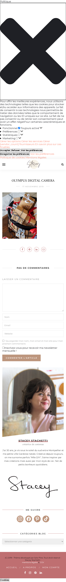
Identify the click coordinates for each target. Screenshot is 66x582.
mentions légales (30, 562)
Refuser (16, 150)
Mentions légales (35, 157)
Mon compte (51, 567)
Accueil (11, 567)
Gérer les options (10, 141)
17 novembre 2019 (33, 186)
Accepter (5, 150)
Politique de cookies (12, 157)
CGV (42, 562)
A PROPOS (29, 567)
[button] (33, 51)
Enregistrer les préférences (14, 154)
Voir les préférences (31, 150)
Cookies (4, 580)
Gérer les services (32, 141)
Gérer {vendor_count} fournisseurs (25, 143)
